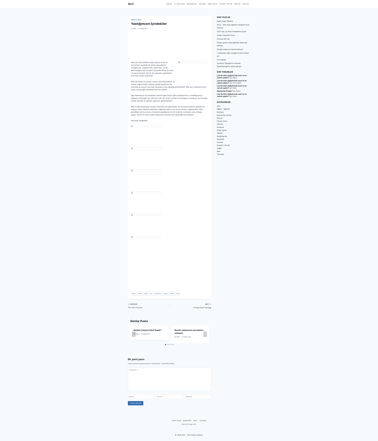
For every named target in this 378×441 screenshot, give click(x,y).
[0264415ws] (169, 203)
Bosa (195, 420)
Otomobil (220, 139)
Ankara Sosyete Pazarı (226, 35)
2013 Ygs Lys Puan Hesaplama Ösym (231, 32)
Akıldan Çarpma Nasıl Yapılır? (147, 330)
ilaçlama (158, 293)
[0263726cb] (169, 158)
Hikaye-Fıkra (222, 121)
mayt (166, 293)
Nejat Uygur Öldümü (225, 21)
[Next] (205, 334)
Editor (135, 28)
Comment (133, 370)
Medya (219, 133)
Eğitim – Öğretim (223, 109)
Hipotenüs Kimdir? (225, 91)
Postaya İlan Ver (223, 39)
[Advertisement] (169, 46)
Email (160, 397)
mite (172, 293)
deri (146, 293)
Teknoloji (202, 4)
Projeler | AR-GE (225, 4)
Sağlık (219, 148)
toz (177, 293)
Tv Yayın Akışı (179, 4)
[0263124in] (169, 136)
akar (134, 293)
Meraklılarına (192, 4)
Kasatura (220, 127)
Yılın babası (221, 60)
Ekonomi (245, 4)
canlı (140, 293)
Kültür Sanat (212, 4)
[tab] (165, 344)
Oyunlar (220, 142)
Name (132, 397)
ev (151, 293)
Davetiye (202, 420)
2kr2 (218, 106)
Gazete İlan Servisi (224, 115)
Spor (218, 151)
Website (189, 397)
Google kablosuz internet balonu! (230, 49)
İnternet (237, 4)
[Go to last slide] (134, 334)
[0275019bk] (169, 247)
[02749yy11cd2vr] (169, 225)
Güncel (169, 4)
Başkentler (187, 420)
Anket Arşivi (176, 420)
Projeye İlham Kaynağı (202, 306)
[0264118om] (169, 180)
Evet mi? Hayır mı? (189, 424)
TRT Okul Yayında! (135, 306)
